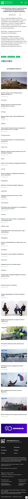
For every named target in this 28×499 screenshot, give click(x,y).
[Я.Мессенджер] (2, 61)
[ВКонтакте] (4, 61)
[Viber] (9, 61)
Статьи (15, 453)
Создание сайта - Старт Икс (17, 496)
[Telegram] (7, 61)
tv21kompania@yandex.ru (6, 484)
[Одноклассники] (5, 61)
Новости (3, 447)
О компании (4, 450)
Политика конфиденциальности (6, 496)
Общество (4, 56)
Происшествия (11, 56)
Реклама (3, 453)
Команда (16, 450)
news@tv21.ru (21, 484)
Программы (17, 447)
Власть (18, 56)
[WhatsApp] (11, 61)
